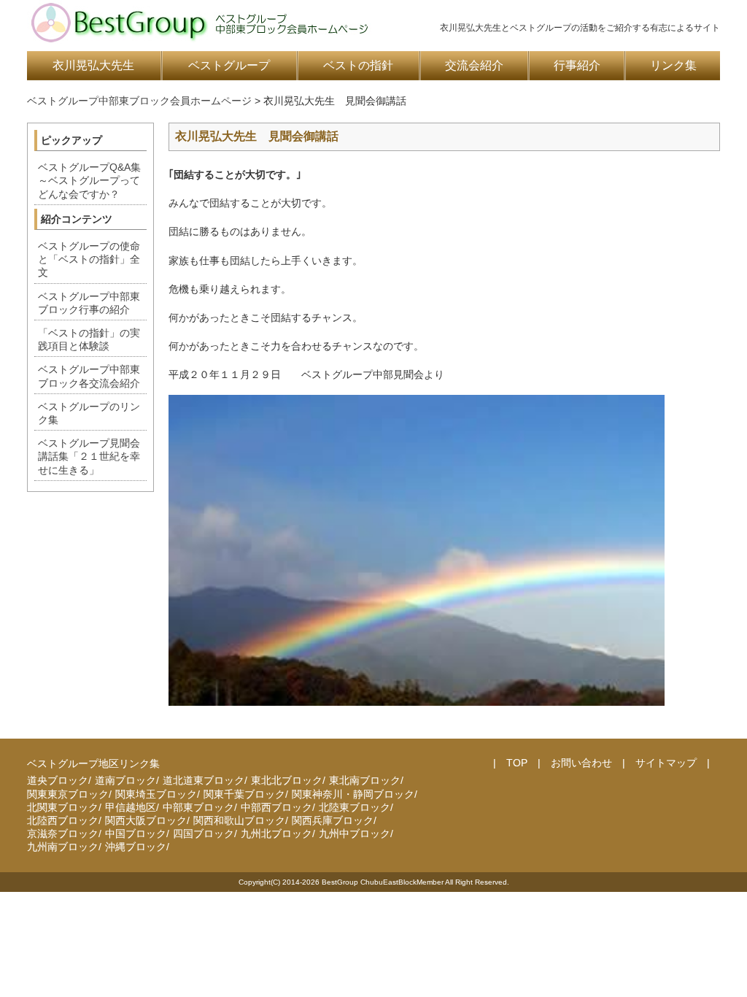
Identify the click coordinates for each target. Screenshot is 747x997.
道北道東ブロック (203, 780)
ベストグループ (229, 65)
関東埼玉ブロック (156, 794)
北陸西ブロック (62, 820)
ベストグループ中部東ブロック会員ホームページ (139, 101)
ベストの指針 (358, 65)
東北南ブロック (364, 780)
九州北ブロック (276, 833)
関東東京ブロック (68, 794)
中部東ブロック (198, 807)
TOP (516, 763)
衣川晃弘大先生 (93, 65)
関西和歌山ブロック (239, 820)
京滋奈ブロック (62, 833)
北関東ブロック (62, 807)
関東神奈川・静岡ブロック (353, 794)
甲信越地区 (130, 807)
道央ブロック (57, 780)
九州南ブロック (62, 846)
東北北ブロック (286, 780)
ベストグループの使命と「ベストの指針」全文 (89, 259)
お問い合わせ (581, 763)
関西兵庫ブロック (333, 820)
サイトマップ (666, 763)
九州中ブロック (354, 833)
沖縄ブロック (135, 846)
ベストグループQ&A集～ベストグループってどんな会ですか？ (89, 180)
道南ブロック (125, 780)
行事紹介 (577, 65)
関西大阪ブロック (146, 820)
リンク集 (673, 65)
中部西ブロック (276, 807)
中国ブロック (135, 833)
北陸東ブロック (354, 807)
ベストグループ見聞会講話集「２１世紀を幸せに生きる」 (89, 456)
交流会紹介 (474, 65)
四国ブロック (203, 833)
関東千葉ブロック (244, 794)
